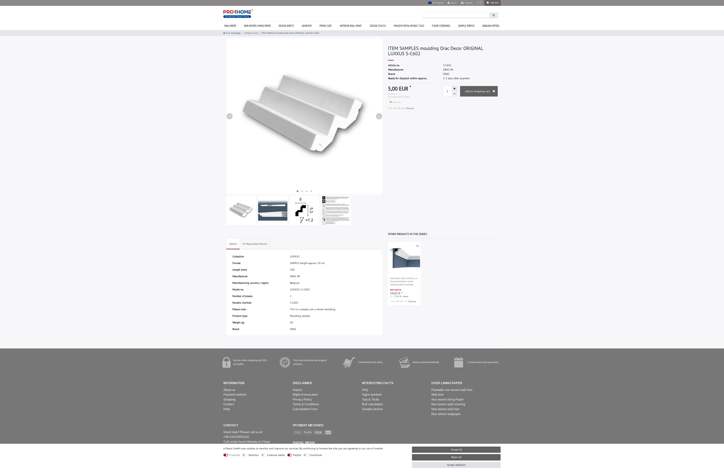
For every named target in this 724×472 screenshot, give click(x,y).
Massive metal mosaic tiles (409, 26)
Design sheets (286, 26)
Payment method (234, 394)
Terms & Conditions (306, 404)
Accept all (456, 449)
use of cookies (375, 448)
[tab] (233, 243)
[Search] (493, 15)
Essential (234, 455)
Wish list (396, 102)
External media (276, 455)
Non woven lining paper (257, 26)
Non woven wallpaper (446, 414)
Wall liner (437, 394)
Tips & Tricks (370, 399)
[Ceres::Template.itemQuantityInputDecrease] (454, 94)
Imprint (297, 389)
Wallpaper (230, 26)
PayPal (297, 455)
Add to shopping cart (477, 91)
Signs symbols (372, 394)
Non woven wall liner (445, 409)
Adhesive (307, 26)
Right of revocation (305, 394)
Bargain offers (490, 26)
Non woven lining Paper (447, 399)
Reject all (456, 457)
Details (233, 244)
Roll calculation (372, 404)
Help (226, 409)
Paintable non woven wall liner (451, 389)
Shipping (409, 108)
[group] (404, 258)
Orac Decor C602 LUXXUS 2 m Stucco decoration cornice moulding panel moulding (403, 281)
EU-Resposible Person (254, 244)
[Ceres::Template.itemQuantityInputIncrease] (454, 88)
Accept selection (456, 465)
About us (229, 389)
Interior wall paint (351, 26)
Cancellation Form (305, 409)
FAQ (365, 389)
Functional (316, 455)
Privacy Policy (302, 399)
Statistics (253, 455)
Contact (228, 404)
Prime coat (326, 26)
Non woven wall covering (448, 404)
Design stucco (378, 26)
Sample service (466, 26)
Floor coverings (441, 26)
